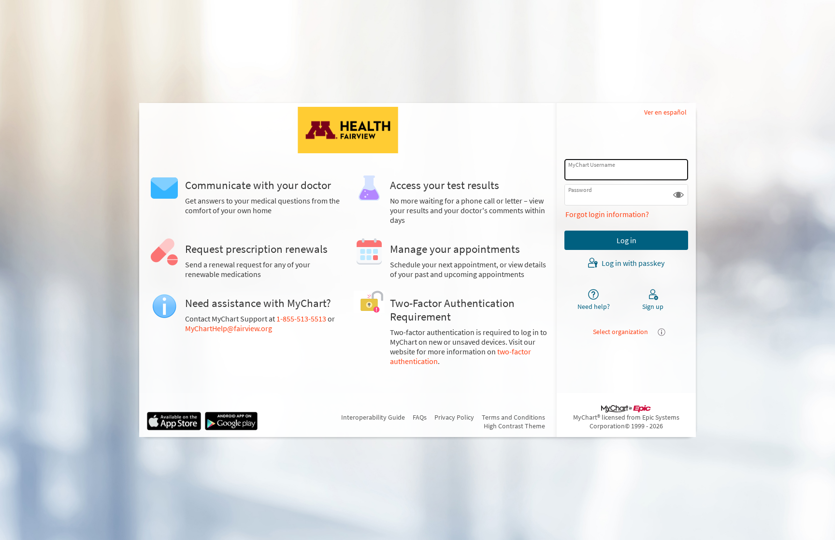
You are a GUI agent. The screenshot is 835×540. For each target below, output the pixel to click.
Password (580, 189)
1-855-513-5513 (301, 318)
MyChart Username (591, 164)
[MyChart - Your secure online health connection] (348, 130)
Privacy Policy (454, 417)
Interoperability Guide (373, 417)
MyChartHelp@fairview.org (228, 328)
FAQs (420, 417)
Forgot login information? (607, 214)
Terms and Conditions (513, 417)
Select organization (620, 331)
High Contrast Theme (514, 426)
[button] (678, 194)
